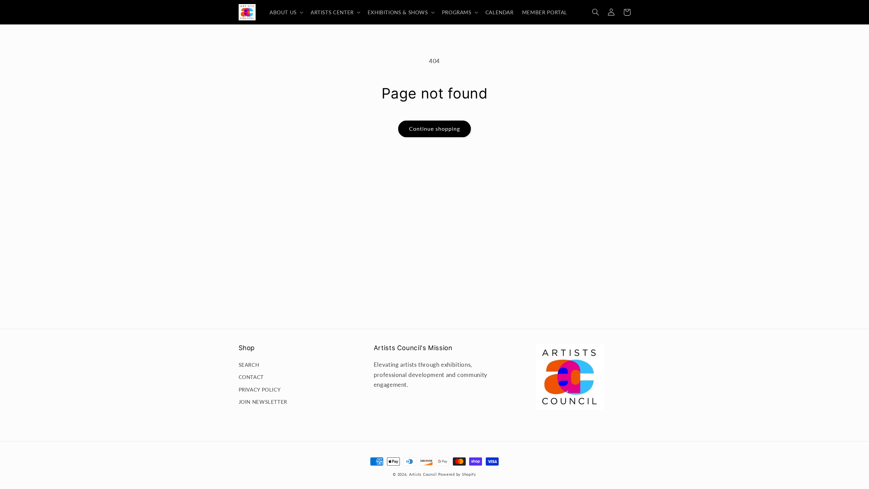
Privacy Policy (260, 389)
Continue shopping (434, 128)
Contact (251, 377)
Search (249, 365)
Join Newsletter (263, 402)
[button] (285, 12)
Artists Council (423, 474)
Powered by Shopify (457, 474)
